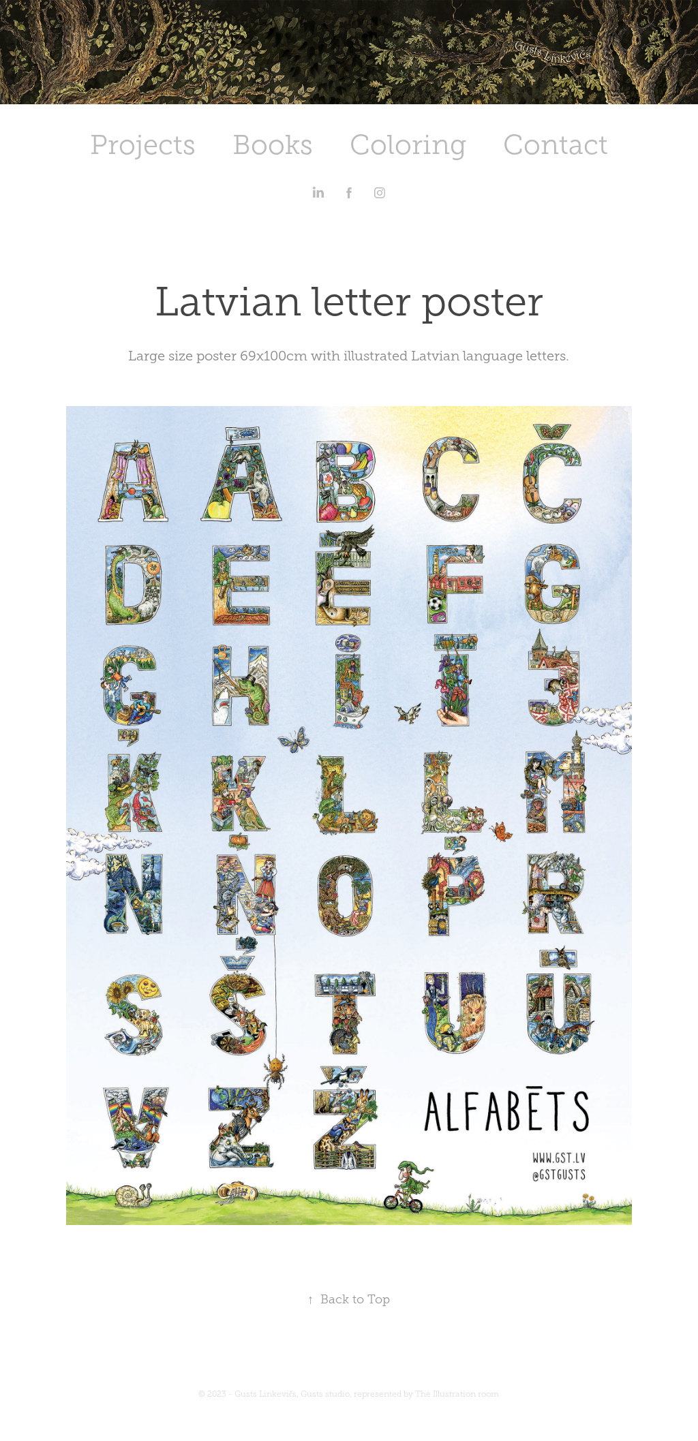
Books (272, 144)
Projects (143, 144)
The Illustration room (457, 1394)
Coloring (408, 144)
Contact (555, 144)
